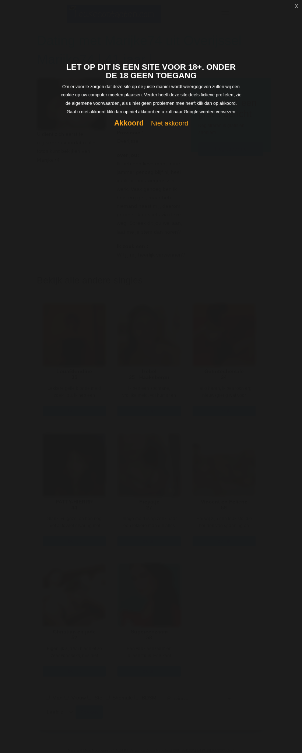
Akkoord (129, 123)
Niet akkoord (169, 123)
